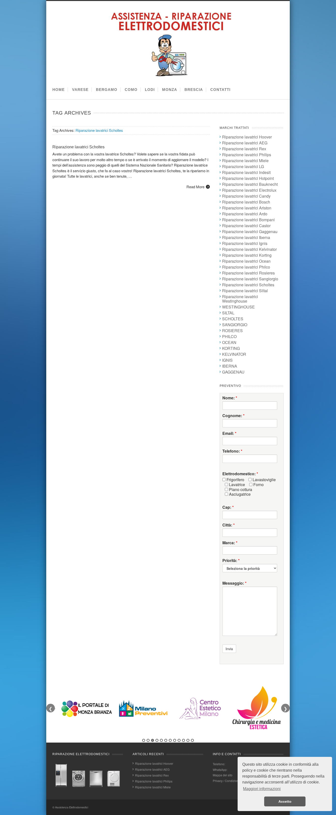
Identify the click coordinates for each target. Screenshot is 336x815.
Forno (258, 484)
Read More (195, 186)
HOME (58, 89)
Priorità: (231, 560)
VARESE (80, 89)
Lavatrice (236, 484)
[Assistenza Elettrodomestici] (169, 77)
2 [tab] (148, 740)
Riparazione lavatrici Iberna (246, 237)
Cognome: (233, 415)
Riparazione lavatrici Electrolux (249, 190)
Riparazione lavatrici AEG (244, 143)
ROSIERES (232, 330)
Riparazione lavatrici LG (243, 166)
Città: (228, 525)
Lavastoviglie (264, 479)
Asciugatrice (239, 494)
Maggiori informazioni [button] (262, 789)
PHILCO (229, 336)
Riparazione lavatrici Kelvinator (249, 249)
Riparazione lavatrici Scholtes (78, 147)
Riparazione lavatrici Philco (246, 267)
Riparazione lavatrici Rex (244, 149)
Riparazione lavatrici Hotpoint (248, 178)
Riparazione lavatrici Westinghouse (240, 299)
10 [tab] (183, 740)
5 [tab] (161, 740)
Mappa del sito (222, 775)
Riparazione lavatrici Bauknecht (250, 184)
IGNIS (227, 360)
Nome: (229, 398)
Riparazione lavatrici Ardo (244, 214)
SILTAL (228, 313)
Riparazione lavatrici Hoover (247, 137)
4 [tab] (156, 740)
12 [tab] (192, 740)
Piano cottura (240, 489)
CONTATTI (220, 89)
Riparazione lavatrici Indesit (246, 172)
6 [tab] (165, 740)
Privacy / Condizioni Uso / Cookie (235, 781)
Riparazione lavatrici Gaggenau (249, 231)
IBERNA (229, 366)
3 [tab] (152, 740)
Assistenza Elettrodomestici (71, 807)
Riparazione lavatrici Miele (245, 160)
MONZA (169, 89)
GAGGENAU (233, 372)
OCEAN (229, 342)
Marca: (229, 543)
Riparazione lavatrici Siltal (245, 290)
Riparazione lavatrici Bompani (248, 219)
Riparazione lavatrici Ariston (246, 208)
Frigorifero (235, 479)
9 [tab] (179, 740)
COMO (131, 89)
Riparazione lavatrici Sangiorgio (250, 279)
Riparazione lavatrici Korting (247, 255)
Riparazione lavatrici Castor (246, 225)
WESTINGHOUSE (238, 307)
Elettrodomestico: (240, 474)
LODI (150, 89)
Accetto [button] (284, 801)
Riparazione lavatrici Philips (246, 154)
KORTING (231, 348)
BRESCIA (193, 89)
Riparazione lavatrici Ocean (246, 261)
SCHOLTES (232, 319)
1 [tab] (143, 740)
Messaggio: (234, 583)
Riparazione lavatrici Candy (246, 196)
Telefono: (232, 451)
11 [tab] (187, 740)
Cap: (228, 507)
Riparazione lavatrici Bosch (246, 202)
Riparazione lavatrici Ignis (244, 243)
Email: (229, 433)
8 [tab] (174, 740)
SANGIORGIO (234, 324)
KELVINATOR (234, 354)
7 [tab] (170, 740)
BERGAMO (106, 89)
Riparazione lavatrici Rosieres (248, 273)
